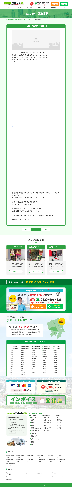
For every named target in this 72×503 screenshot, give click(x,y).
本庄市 (11, 360)
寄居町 (55, 366)
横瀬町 (55, 372)
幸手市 (44, 364)
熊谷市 (33, 352)
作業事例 (45, 425)
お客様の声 (46, 428)
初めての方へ (46, 417)
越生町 (11, 372)
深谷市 (11, 356)
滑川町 (44, 368)
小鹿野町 (34, 372)
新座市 (44, 352)
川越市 (22, 350)
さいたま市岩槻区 (25, 348)
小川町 (33, 368)
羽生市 (33, 364)
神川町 (44, 370)
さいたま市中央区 (36, 348)
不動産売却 (33, 442)
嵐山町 (11, 370)
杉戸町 (11, 366)
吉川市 (11, 362)
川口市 (11, 350)
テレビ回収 (33, 431)
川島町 (55, 368)
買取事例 (45, 423)
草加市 (55, 350)
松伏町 (22, 368)
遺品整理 (33, 441)
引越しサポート (34, 435)
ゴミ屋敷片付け (34, 436)
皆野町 (44, 372)
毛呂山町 (34, 366)
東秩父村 (23, 374)
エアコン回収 (33, 433)
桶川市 (55, 360)
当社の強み (59, 419)
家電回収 (33, 427)
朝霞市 (22, 354)
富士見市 (45, 356)
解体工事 (33, 444)
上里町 (11, 368)
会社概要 (63, 7)
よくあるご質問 (47, 430)
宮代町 (44, 366)
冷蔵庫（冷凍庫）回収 (35, 430)
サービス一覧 (18, 7)
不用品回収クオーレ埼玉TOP (36, 413)
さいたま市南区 (13, 346)
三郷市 (55, 354)
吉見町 (22, 370)
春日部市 (23, 352)
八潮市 (22, 358)
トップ (8, 7)
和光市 (44, 358)
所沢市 (33, 350)
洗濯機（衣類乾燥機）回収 (36, 428)
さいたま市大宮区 (14, 348)
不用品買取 (53, 7)
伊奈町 (55, 364)
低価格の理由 (59, 420)
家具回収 (33, 425)
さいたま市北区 (46, 346)
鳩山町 (33, 370)
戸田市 (33, 354)
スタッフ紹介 (59, 422)
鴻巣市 (22, 356)
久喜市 (55, 352)
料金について (29, 7)
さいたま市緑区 (57, 346)
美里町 (55, 370)
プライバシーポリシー (61, 427)
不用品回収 (33, 419)
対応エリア (59, 417)
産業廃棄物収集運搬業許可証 (14, 430)
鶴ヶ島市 (23, 362)
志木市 (33, 360)
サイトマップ (59, 425)
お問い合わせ (59, 428)
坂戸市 (11, 358)
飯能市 (55, 358)
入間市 (44, 354)
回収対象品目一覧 (41, 7)
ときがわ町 (23, 372)
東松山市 (34, 358)
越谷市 (44, 350)
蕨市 (44, 360)
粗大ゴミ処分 (33, 422)
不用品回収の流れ (47, 427)
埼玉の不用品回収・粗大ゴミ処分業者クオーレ (34, 485)
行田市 (22, 360)
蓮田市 (44, 362)
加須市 (55, 356)
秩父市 (55, 362)
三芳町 (22, 366)
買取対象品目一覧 (47, 422)
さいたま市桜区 (46, 348)
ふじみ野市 (34, 356)
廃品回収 (33, 423)
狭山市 (11, 354)
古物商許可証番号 (12, 433)
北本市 (33, 362)
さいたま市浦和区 (25, 346)
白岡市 (22, 364)
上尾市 (11, 352)
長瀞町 (11, 374)
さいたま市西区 (57, 348)
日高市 (11, 364)
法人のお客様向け (34, 445)
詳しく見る (16, 271)
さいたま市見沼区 (36, 346)
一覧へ (36, 229)
